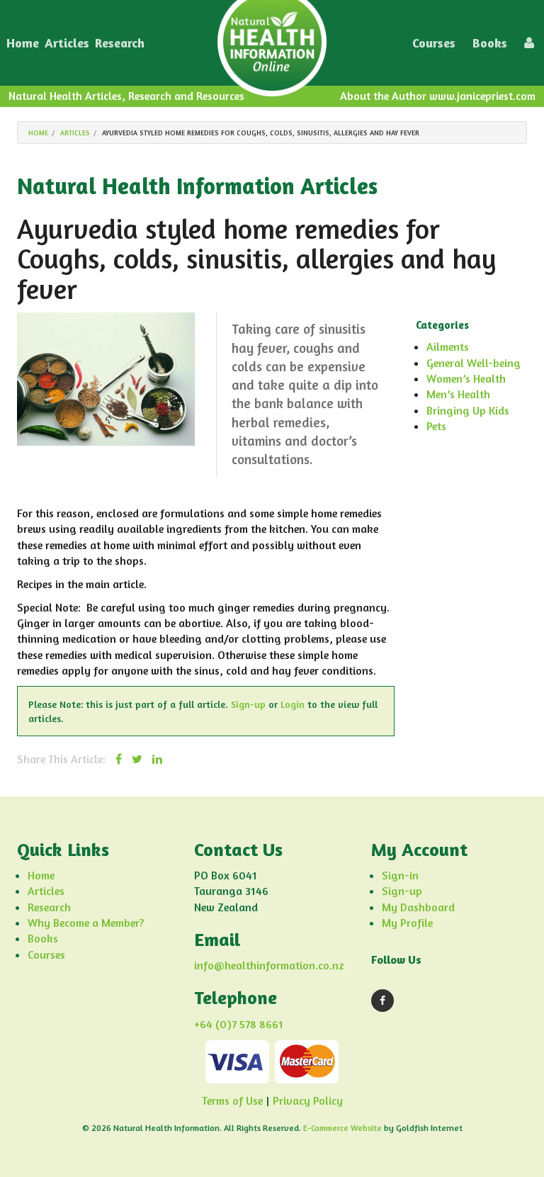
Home (22, 42)
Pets (436, 426)
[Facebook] (382, 1000)
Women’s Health (466, 378)
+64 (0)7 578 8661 (238, 1024)
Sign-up (248, 704)
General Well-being (473, 363)
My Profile (407, 923)
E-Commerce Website (342, 1127)
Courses (433, 42)
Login (292, 704)
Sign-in (400, 875)
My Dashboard (418, 907)
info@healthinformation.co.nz (269, 965)
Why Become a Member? (86, 923)
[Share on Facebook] (118, 759)
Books (489, 42)
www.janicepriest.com (482, 96)
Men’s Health (458, 394)
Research (119, 42)
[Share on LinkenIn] (157, 759)
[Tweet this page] (137, 759)
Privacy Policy (308, 1100)
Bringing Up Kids (467, 410)
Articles (67, 42)
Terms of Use (232, 1100)
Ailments (447, 346)
